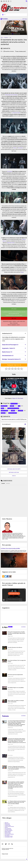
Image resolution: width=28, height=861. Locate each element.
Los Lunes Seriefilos (8, 830)
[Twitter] (6, 1)
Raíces (14, 147)
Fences (22, 272)
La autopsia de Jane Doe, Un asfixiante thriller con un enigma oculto (13, 461)
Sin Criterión (7, 835)
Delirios (6, 827)
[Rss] (8, 1)
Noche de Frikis (8, 833)
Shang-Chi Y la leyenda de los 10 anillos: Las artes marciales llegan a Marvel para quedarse (16, 633)
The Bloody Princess (9, 836)
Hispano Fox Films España (17, 398)
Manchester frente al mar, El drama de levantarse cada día (13, 436)
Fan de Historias (8, 828)
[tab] (14, 333)
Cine (10, 37)
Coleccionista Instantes (9, 826)
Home (2, 37)
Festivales (5, 716)
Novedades (6, 37)
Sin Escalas (9, 171)
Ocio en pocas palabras (9, 834)
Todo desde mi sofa (8, 837)
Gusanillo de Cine (8, 829)
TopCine (10, 626)
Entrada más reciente (13, 469)
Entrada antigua (14, 472)
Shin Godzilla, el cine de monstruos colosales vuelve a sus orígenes (12, 448)
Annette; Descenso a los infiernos (15, 647)
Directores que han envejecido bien (15, 674)
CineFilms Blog (8, 825)
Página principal (5, 853)
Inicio (14, 475)
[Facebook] (4, 1)
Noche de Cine (7, 832)
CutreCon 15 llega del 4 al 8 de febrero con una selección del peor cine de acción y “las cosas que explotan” (16, 768)
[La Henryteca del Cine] (14, 12)
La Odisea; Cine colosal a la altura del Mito (10, 548)
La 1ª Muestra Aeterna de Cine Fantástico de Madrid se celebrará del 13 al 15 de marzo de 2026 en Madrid (17, 802)
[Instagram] (10, 1)
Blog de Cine (7, 823)
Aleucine (6, 822)
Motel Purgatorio (8, 831)
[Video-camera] (1, 1)
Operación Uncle (10, 242)
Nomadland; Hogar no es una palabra (16, 687)
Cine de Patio (7, 824)
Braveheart (20, 147)
